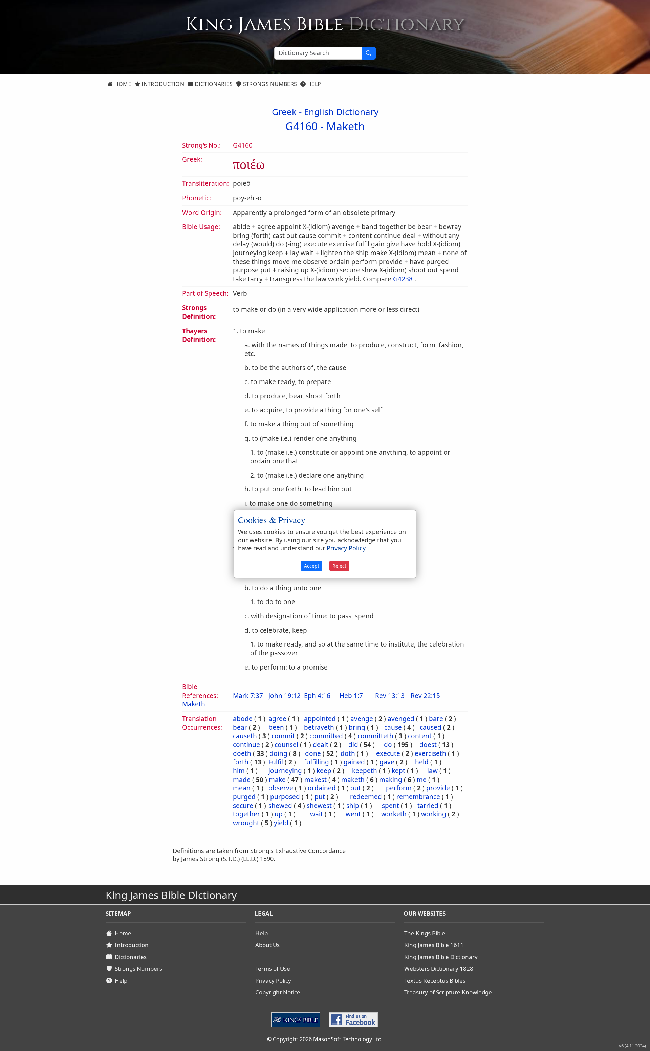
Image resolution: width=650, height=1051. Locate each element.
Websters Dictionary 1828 (438, 968)
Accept (311, 566)
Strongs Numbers (269, 84)
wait (316, 814)
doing (278, 753)
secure (243, 805)
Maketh (345, 126)
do (388, 744)
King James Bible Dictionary (441, 957)
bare (436, 718)
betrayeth (319, 727)
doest (428, 744)
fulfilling (316, 762)
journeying (285, 770)
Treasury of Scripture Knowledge (448, 992)
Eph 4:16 (317, 695)
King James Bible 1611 (434, 945)
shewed (280, 805)
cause (393, 727)
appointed (320, 718)
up (279, 814)
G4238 (403, 279)
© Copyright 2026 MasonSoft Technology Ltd (324, 1039)
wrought (246, 822)
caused (430, 727)
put (320, 796)
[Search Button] (369, 53)
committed (326, 735)
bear (240, 727)
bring (357, 727)
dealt (320, 744)
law (432, 770)
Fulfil (275, 762)
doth (348, 753)
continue (246, 744)
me (422, 779)
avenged (401, 718)
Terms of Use (272, 968)
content (420, 735)
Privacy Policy (273, 980)
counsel (286, 744)
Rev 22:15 (425, 695)
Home (122, 84)
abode (243, 718)
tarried (427, 805)
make (277, 779)
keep (324, 770)
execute (388, 753)
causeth (245, 735)
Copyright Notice (277, 992)
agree (277, 718)
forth (240, 762)
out (355, 788)
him (239, 770)
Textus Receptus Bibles (434, 980)
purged (244, 796)
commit (283, 735)
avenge (361, 718)
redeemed (366, 796)
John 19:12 (284, 695)
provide (438, 788)
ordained (322, 788)
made (242, 779)
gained (354, 762)
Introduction (162, 84)
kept (398, 770)
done (313, 753)
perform (399, 788)
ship (352, 805)
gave (387, 762)
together (246, 814)
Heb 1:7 (351, 695)
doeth (242, 753)
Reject (339, 566)
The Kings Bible (424, 933)
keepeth (364, 770)
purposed (285, 796)
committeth (375, 735)
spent (390, 805)
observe (280, 788)
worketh (394, 814)
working (433, 814)
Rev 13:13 (390, 695)
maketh (353, 779)
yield (281, 822)
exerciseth (430, 753)
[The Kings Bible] (297, 1019)
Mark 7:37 (248, 695)
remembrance (418, 796)
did (353, 744)
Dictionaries (213, 84)
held (422, 762)
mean (242, 788)
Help (313, 84)
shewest (319, 805)
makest (315, 779)
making (390, 779)
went (353, 814)
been (276, 727)
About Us (267, 945)
